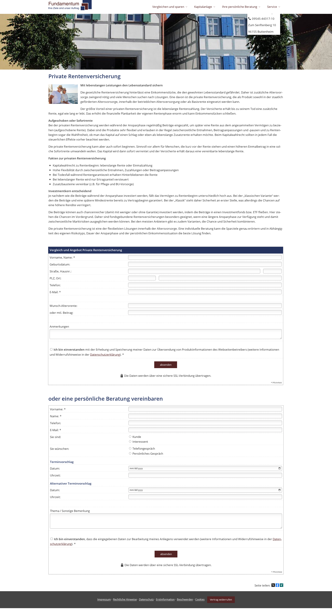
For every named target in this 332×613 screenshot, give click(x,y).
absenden (166, 364)
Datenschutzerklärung (105, 355)
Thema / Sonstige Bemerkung (70, 511)
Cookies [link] (200, 599)
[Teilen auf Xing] (281, 585)
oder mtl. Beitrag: (61, 313)
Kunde (136, 437)
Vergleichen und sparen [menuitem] (168, 7)
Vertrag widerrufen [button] (221, 599)
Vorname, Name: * (62, 257)
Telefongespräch (143, 448)
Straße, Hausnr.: (61, 271)
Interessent (140, 442)
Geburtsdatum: (60, 264)
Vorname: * (58, 409)
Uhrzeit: (55, 475)
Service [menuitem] (272, 7)
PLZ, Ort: (55, 278)
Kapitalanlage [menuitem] (203, 7)
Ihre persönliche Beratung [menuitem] (239, 7)
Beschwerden (185, 599)
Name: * (55, 416)
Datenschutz (146, 599)
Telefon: (55, 285)
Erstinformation (165, 599)
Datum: (55, 468)
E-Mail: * (55, 292)
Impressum (104, 599)
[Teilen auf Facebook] (277, 585)
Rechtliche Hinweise (125, 599)
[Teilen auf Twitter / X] (273, 585)
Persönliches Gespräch (147, 454)
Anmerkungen (59, 326)
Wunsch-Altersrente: (63, 306)
